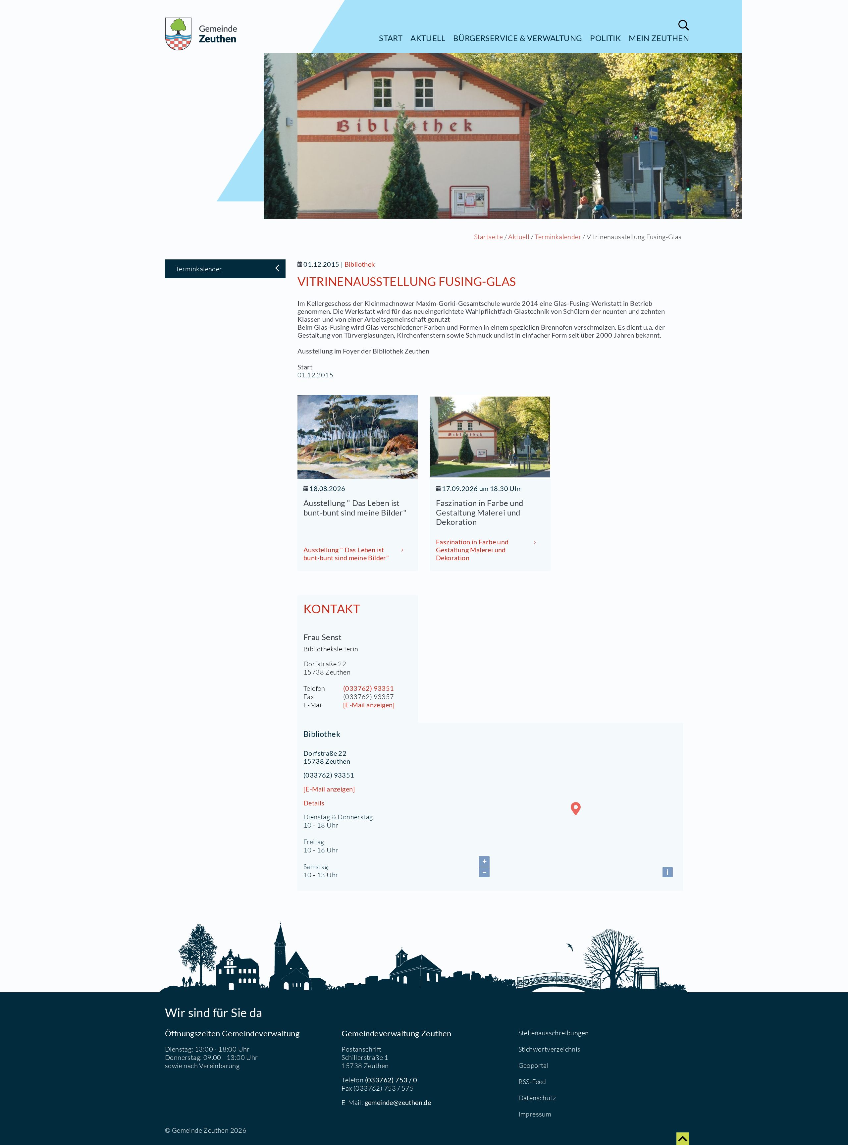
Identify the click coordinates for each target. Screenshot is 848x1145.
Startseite (488, 237)
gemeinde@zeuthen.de (398, 1102)
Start (390, 38)
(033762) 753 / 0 (391, 1080)
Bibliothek (359, 264)
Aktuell (427, 38)
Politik (605, 38)
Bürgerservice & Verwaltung (517, 38)
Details (314, 803)
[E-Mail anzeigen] (369, 705)
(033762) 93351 (368, 688)
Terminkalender (558, 237)
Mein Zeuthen (659, 38)
